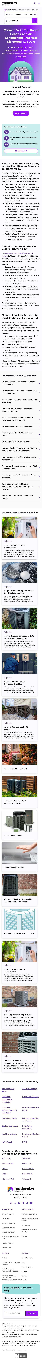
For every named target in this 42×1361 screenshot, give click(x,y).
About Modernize (27, 1258)
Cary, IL (5, 1169)
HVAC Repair (7, 1142)
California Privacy (7, 1330)
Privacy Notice (6, 1326)
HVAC (24, 1142)
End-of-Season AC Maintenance (17, 1060)
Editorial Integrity (7, 1243)
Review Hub (6, 1218)
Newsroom (25, 1276)
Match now (20, 151)
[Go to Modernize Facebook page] (19, 1203)
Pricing (24, 1236)
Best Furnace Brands (13, 835)
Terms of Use (15, 1326)
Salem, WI (26, 1158)
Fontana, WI (27, 1163)
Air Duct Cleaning (29, 1089)
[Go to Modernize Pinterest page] (11, 1203)
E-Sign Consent (25, 1326)
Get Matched (20, 113)
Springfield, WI (8, 1163)
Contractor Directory (8, 1232)
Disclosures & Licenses (16, 1328)
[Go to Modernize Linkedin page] (23, 1203)
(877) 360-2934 (7, 1277)
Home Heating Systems (14, 867)
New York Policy (19, 1330)
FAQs (23, 1262)
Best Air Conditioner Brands (16, 769)
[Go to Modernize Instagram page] (15, 1203)
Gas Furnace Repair (10, 1126)
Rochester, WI (28, 1169)
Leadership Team (27, 1267)
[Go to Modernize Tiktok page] (27, 1203)
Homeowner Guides (8, 1223)
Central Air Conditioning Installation (7, 1099)
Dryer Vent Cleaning (30, 1097)
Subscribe (31, 1313)
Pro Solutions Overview (29, 1214)
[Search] (34, 3)
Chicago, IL (26, 1179)
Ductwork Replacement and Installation (9, 1110)
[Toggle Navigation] (38, 3)
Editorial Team (6, 1247)
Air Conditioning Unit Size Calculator (19, 934)
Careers (24, 1271)
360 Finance (26, 1225)
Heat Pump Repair (9, 1134)
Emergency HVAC (9, 1118)
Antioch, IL (6, 1158)
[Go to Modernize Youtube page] (31, 1203)
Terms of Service (12, 1336)
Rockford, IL (27, 1174)
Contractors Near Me (8, 1227)
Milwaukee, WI (8, 1179)
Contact (4, 1258)
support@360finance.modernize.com (14, 1279)
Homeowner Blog (7, 1214)
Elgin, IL (5, 1174)
